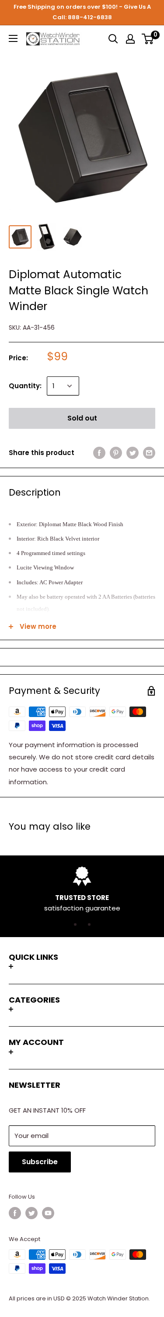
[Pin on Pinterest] (116, 452)
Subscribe (40, 1162)
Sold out (82, 418)
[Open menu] (13, 38)
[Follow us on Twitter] (31, 1213)
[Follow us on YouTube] (48, 1213)
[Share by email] (149, 452)
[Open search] (113, 39)
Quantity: (25, 385)
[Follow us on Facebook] (15, 1213)
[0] (148, 39)
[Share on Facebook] (99, 452)
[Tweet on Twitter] (132, 452)
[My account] (130, 39)
